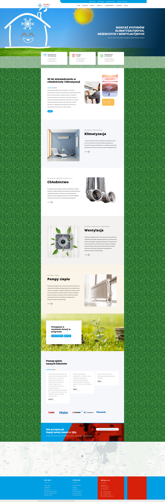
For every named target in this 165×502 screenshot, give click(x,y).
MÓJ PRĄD (67, 336)
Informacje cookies (77, 493)
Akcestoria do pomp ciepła (50, 491)
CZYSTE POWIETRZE (57, 336)
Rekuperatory (47, 487)
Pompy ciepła (47, 485)
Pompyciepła (78, 55)
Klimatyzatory (47, 489)
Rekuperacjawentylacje (108, 55)
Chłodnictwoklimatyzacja (52, 55)
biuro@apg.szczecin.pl (108, 496)
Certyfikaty (85, 5)
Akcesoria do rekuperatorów (50, 493)
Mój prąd (75, 487)
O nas (78, 5)
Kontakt (126, 5)
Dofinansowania (109, 5)
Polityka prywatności (77, 491)
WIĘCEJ (50, 111)
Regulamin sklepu (48, 495)
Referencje (119, 5)
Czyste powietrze (77, 485)
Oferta (91, 5)
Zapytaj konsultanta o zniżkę (106, 429)
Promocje (99, 5)
